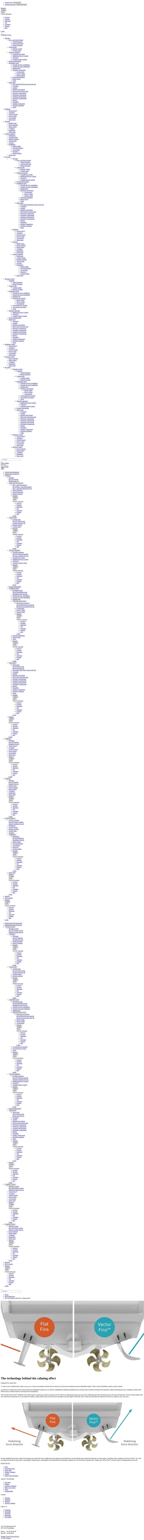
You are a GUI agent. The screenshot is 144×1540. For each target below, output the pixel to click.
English (4, 10)
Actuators (16, 86)
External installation (19, 77)
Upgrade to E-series (19, 54)
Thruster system (9, 279)
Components (20, 72)
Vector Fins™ (13, 111)
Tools (14, 81)
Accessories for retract (19, 307)
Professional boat (10, 4)
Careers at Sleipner (10, 1486)
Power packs (13, 116)
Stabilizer (7, 109)
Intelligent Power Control (20, 56)
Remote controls (14, 139)
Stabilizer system (10, 344)
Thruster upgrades (14, 52)
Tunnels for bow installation (21, 65)
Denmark (7, 21)
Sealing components (19, 104)
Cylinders (12, 128)
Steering (7, 121)
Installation (12, 130)
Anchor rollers (17, 153)
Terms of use (10, 1536)
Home (7, 1295)
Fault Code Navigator (11, 1476)
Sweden (7, 19)
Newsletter (8, 1517)
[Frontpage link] (6, 35)
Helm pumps (13, 127)
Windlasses (12, 135)
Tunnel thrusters (17, 42)
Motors (15, 100)
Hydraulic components (20, 98)
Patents (7, 1484)
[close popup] (7, 465)
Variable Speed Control (20, 59)
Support (3, 8)
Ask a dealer (5, 467)
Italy (6, 28)
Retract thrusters (18, 45)
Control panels (13, 114)
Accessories (12, 118)
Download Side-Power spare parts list (24, 84)
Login (3, 31)
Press (6, 1489)
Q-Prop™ (16, 58)
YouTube (7, 1513)
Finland (7, 26)
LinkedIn (7, 1510)
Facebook (8, 1512)
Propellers (16, 102)
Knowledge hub (10, 1296)
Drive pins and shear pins (20, 91)
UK (6, 23)
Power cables (20, 302)
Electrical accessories (19, 70)
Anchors (11, 143)
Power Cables (20, 73)
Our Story (8, 1482)
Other (14, 107)
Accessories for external (20, 305)
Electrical (15, 151)
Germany (7, 24)
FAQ (6, 1467)
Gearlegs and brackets (19, 96)
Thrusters (11, 280)
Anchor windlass (10, 134)
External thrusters (18, 43)
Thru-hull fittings (18, 148)
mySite (7, 1474)
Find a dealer (5, 463)
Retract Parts (16, 79)
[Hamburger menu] (2, 469)
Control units (13, 47)
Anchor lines (13, 141)
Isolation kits (16, 68)
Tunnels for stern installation (21, 66)
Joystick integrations (15, 61)
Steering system (9, 357)
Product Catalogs (10, 1472)
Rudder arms (13, 123)
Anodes (15, 88)
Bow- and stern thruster (16, 40)
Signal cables (17, 146)
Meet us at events (10, 1488)
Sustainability (9, 1491)
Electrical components (19, 93)
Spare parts (12, 82)
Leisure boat (9, 2)
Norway (7, 17)
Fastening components (19, 95)
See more (7, 157)
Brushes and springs (19, 89)
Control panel (17, 50)
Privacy (16, 1536)
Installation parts (14, 63)
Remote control (17, 49)
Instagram (8, 1515)
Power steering (13, 125)
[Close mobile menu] (1, 33)
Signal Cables (20, 75)
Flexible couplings (18, 105)
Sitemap (3, 1536)
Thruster (7, 38)
